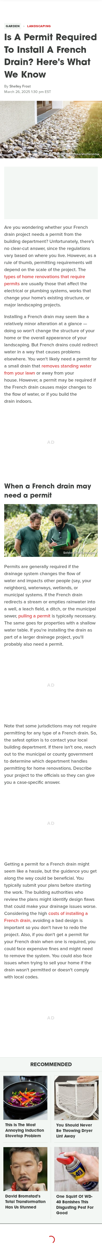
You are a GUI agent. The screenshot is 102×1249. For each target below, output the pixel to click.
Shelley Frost (20, 86)
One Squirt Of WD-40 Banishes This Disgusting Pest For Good (74, 1205)
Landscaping (39, 26)
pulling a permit (34, 615)
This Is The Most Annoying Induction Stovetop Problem (24, 1130)
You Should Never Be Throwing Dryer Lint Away (74, 1131)
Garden (13, 26)
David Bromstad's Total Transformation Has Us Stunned (25, 1202)
